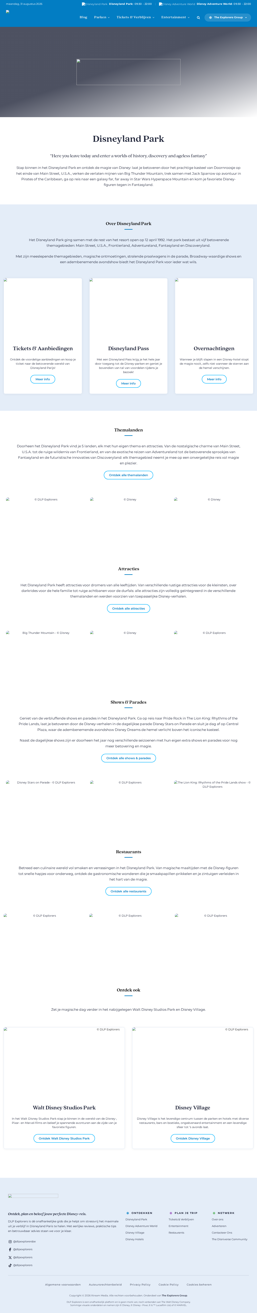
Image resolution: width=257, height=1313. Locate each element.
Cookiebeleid (190, 1305)
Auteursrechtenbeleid (105, 1284)
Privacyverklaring (210, 1305)
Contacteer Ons (222, 1232)
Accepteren (167, 1297)
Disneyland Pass (128, 349)
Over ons (217, 1219)
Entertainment (173, 17)
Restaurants (176, 1232)
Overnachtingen (214, 349)
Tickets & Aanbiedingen (43, 349)
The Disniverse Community (229, 1239)
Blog (83, 17)
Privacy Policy (140, 1284)
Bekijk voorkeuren (231, 1297)
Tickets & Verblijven (134, 17)
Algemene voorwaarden (63, 1284)
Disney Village (192, 1108)
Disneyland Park (136, 1219)
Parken (100, 17)
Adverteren (219, 1226)
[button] (249, 1256)
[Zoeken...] (198, 17)
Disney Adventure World (141, 1226)
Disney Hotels (134, 1239)
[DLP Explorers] (26, 17)
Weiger (196, 1297)
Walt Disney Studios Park (64, 1108)
